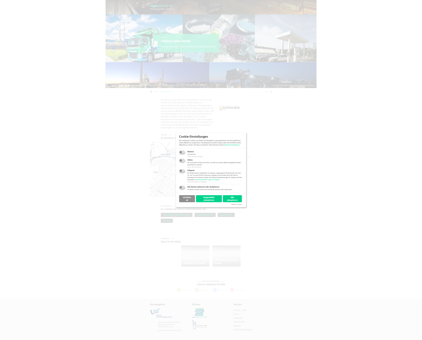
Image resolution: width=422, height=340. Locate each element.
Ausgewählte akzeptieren (209, 198)
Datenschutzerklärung (231, 145)
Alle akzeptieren (232, 198)
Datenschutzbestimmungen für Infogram (207, 179)
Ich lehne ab (187, 198)
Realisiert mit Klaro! (236, 204)
